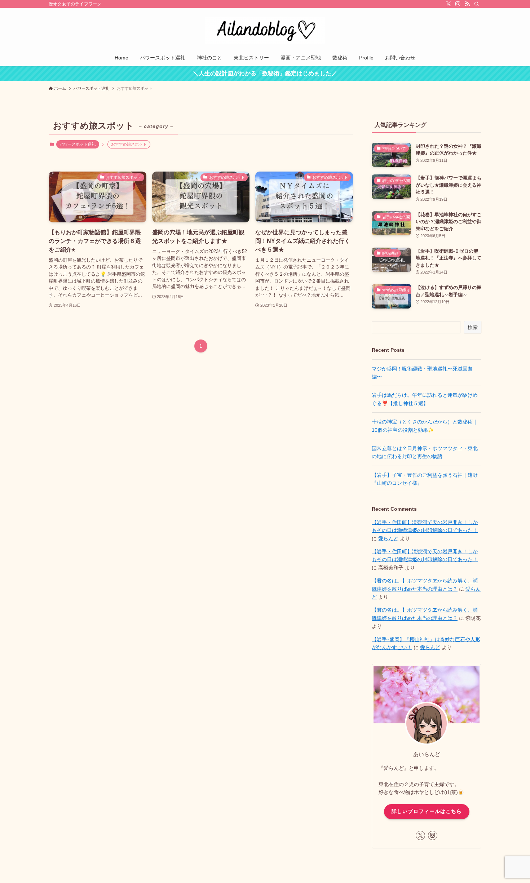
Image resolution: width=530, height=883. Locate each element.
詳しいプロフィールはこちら (427, 811)
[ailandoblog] (265, 30)
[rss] (467, 4)
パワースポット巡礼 (78, 144)
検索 (473, 327)
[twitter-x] (448, 4)
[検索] (476, 4)
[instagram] (458, 4)
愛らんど (388, 538)
